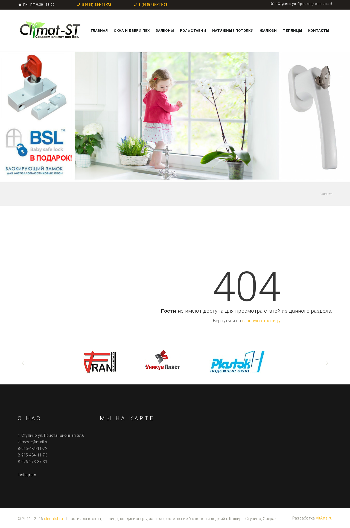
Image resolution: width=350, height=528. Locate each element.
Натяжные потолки (232, 30)
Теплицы (292, 30)
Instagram (27, 475)
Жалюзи (268, 30)
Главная (99, 30)
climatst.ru (53, 518)
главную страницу (261, 320)
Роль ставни (193, 30)
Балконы (165, 30)
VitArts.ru (324, 518)
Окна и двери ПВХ (132, 30)
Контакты (318, 30)
